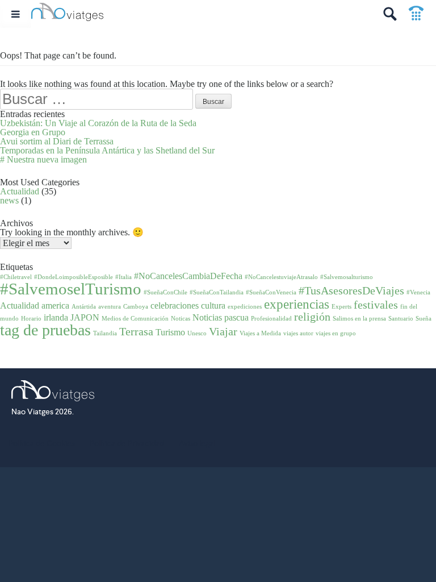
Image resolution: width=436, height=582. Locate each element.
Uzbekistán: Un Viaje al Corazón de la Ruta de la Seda (98, 123)
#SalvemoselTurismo (70, 289)
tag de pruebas (45, 330)
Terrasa (136, 331)
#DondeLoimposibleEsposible (73, 277)
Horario (31, 318)
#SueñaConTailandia (217, 292)
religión (312, 316)
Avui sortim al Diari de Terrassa (57, 141)
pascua (236, 318)
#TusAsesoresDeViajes (351, 290)
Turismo (170, 332)
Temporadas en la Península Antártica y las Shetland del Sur (107, 150)
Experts (341, 307)
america (55, 306)
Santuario (400, 318)
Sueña (423, 318)
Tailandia (105, 333)
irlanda (56, 318)
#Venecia (418, 292)
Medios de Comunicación (135, 318)
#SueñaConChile (165, 292)
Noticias (207, 318)
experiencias (296, 304)
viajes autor (298, 333)
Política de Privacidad (127, 443)
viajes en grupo (336, 333)
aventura (109, 307)
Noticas (180, 318)
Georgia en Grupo (32, 132)
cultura (213, 306)
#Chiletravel (16, 277)
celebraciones (174, 306)
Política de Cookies (42, 443)
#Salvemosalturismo (346, 277)
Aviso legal (197, 443)
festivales (376, 304)
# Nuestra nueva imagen (43, 159)
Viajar (223, 331)
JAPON (84, 318)
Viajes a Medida (260, 333)
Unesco (197, 333)
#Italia (123, 277)
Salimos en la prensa (359, 318)
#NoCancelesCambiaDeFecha (188, 276)
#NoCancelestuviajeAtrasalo (281, 277)
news (9, 200)
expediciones (245, 307)
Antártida (84, 307)
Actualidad (19, 191)
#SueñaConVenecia (271, 292)
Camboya (135, 307)
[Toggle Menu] (15, 14)
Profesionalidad (271, 318)
